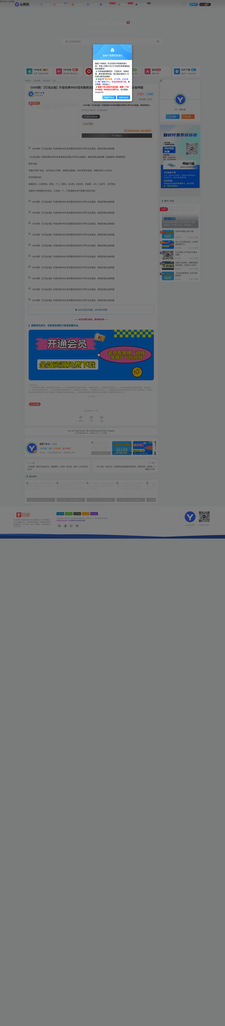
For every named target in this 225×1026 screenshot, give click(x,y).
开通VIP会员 (109, 97)
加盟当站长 (123, 97)
